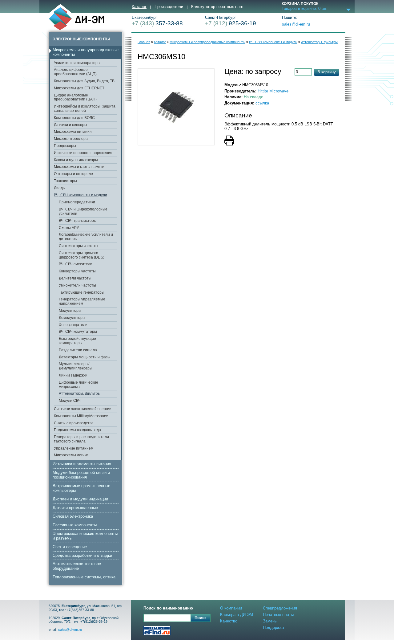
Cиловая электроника (73, 516)
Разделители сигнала (78, 350)
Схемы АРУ (69, 228)
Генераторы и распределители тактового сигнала (81, 439)
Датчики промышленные (75, 507)
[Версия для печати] (238, 141)
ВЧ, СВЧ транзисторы (78, 220)
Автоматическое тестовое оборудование (77, 566)
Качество (228, 621)
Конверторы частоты (77, 271)
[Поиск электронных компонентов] (157, 631)
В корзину (326, 72)
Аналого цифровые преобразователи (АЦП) (75, 71)
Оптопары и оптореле (73, 174)
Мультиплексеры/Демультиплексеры (75, 366)
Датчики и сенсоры (70, 125)
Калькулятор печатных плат (217, 7)
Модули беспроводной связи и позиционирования (81, 474)
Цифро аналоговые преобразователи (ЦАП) (75, 97)
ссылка (262, 103)
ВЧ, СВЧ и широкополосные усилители (83, 211)
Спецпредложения (280, 608)
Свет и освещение (70, 546)
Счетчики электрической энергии (82, 409)
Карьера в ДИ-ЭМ (236, 614)
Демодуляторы (72, 318)
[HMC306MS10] (176, 106)
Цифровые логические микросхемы (78, 384)
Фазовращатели (73, 325)
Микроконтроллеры (71, 139)
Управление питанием (73, 448)
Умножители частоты (77, 285)
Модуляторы (70, 310)
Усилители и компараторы (77, 63)
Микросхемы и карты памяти (79, 167)
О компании (231, 608)
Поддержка (273, 627)
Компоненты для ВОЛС (74, 118)
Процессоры (65, 146)
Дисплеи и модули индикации (80, 499)
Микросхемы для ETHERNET (79, 88)
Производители (169, 7)
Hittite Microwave (273, 91)
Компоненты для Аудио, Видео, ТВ (84, 81)
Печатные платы (278, 614)
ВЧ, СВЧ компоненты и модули (80, 195)
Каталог (139, 7)
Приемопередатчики (77, 202)
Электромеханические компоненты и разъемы (85, 535)
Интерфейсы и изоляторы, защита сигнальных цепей (84, 108)
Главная (144, 42)
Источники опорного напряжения (83, 153)
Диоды (60, 188)
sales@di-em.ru (296, 24)
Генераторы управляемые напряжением (82, 301)
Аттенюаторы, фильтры (80, 393)
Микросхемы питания (73, 131)
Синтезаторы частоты (78, 246)
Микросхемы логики (71, 455)
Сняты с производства (74, 423)
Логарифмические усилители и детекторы (86, 236)
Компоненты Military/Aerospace (81, 416)
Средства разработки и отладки (82, 555)
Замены (270, 621)
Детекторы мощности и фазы (85, 357)
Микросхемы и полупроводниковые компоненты (86, 52)
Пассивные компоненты (75, 525)
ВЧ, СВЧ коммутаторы (78, 331)
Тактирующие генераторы (81, 292)
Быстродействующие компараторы (77, 340)
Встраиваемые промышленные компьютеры (81, 488)
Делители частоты (75, 278)
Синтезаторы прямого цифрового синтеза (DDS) (81, 255)
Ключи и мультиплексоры (76, 160)
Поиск (201, 617)
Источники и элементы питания (82, 464)
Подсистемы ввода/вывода (77, 430)
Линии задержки (73, 375)
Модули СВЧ (70, 400)
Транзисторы (65, 181)
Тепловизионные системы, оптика (84, 577)
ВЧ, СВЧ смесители (75, 264)
